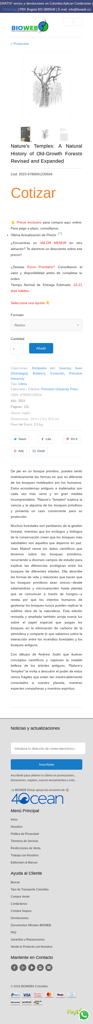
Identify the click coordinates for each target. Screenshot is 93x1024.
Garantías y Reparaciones (28, 939)
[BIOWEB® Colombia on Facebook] (15, 967)
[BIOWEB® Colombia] (30, 26)
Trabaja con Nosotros (25, 855)
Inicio (14, 819)
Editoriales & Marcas (24, 862)
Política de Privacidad (25, 834)
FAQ (13, 932)
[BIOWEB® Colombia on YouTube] (32, 967)
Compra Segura (21, 911)
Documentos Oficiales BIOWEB (31, 925)
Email (41, 451)
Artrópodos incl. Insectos (51, 368)
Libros (23, 384)
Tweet (22, 439)
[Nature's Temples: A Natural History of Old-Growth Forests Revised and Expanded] (46, 85)
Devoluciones (20, 918)
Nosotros (16, 826)
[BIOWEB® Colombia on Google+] (23, 967)
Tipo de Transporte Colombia (30, 889)
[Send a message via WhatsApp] (84, 1015)
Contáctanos (19, 903)
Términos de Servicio (24, 841)
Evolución (57, 373)
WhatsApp (10, 9)
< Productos (20, 44)
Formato (17, 315)
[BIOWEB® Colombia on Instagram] (41, 967)
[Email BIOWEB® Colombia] (49, 967)
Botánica (39, 373)
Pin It (74, 439)
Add (21, 451)
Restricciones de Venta (26, 848)
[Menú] (67, 22)
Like (48, 439)
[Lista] (77, 22)
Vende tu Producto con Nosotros (31, 946)
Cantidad (17, 339)
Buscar (15, 882)
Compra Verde (20, 896)
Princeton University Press (59, 389)
